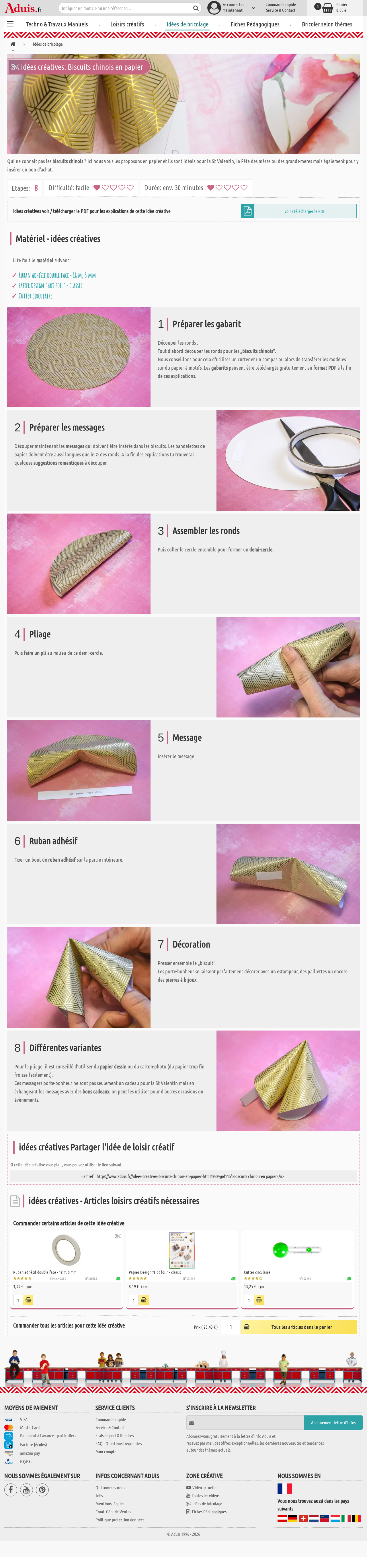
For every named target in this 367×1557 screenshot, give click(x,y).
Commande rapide (281, 4)
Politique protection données (119, 1519)
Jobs (99, 1495)
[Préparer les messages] (288, 460)
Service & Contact (280, 10)
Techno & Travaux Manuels (57, 24)
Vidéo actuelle (204, 1487)
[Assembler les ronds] (79, 563)
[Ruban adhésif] (288, 873)
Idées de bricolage (188, 24)
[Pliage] (288, 667)
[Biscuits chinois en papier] (183, 104)
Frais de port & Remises (114, 1435)
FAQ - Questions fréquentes (118, 1443)
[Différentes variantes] (288, 1080)
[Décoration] (79, 977)
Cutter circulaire (35, 296)
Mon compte (105, 1451)
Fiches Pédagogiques (255, 24)
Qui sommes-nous (110, 1487)
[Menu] (10, 23)
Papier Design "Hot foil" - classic (51, 285)
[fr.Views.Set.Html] (118, 1236)
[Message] (79, 770)
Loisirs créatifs (127, 24)
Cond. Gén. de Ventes (113, 1511)
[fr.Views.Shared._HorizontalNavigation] (12, 45)
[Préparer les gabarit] (79, 356)
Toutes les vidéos (205, 1495)
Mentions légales (109, 1503)
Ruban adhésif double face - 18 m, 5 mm (57, 275)
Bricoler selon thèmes (327, 24)
